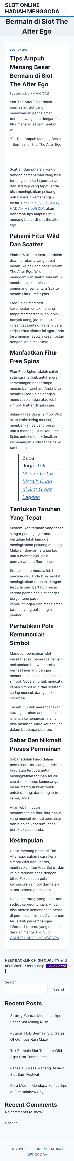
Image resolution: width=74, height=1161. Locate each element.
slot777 (11, 1123)
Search (10, 982)
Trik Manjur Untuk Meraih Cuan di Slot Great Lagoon (38, 481)
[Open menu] (65, 8)
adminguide (21, 93)
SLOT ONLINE (19, 49)
